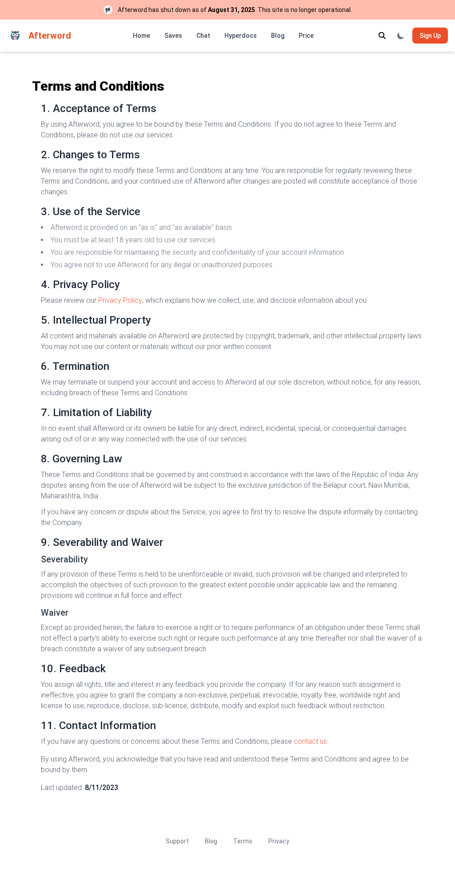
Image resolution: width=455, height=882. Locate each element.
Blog (277, 35)
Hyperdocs (240, 35)
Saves (173, 35)
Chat (203, 35)
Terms (242, 841)
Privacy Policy (120, 300)
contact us (310, 741)
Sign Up (430, 35)
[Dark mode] (401, 36)
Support (177, 841)
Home (141, 35)
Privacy (278, 841)
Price (306, 35)
